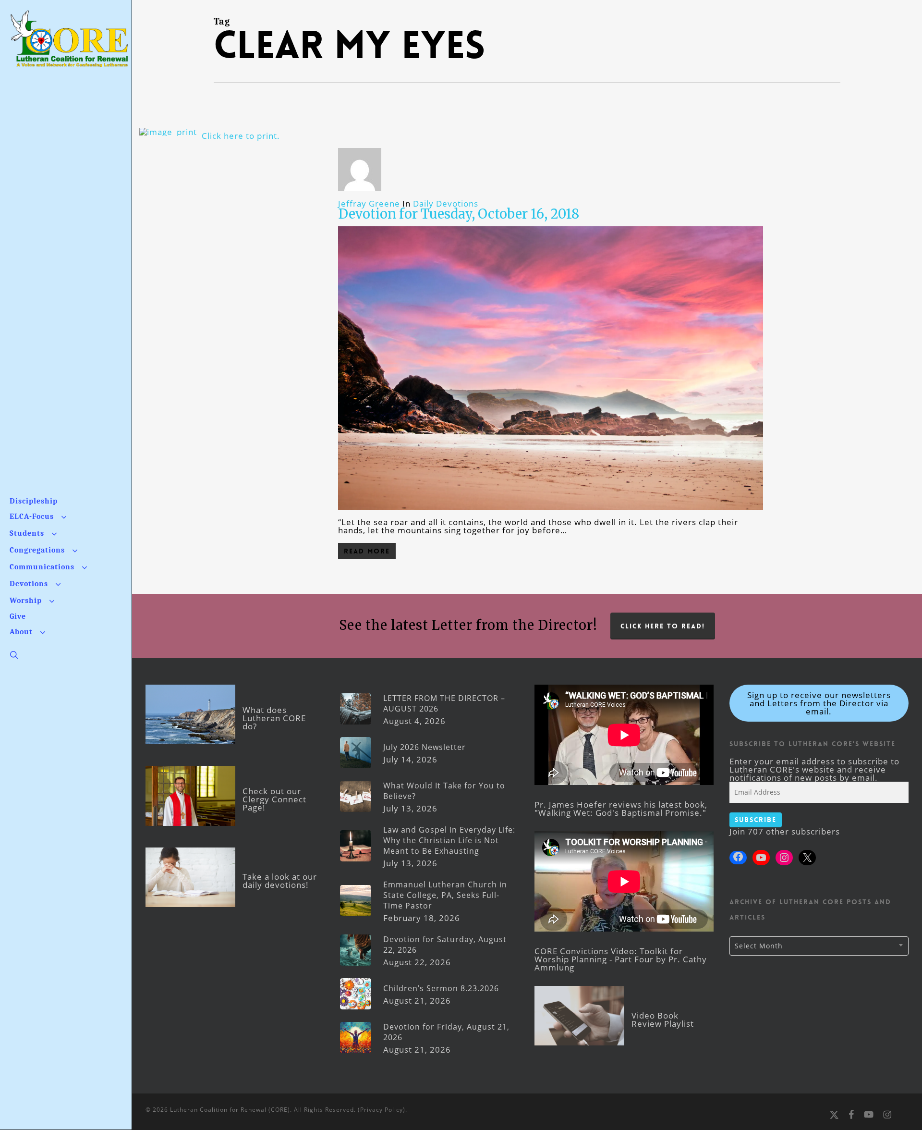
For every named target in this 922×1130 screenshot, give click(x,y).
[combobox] (819, 946)
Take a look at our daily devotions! (280, 880)
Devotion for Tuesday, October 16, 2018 (458, 214)
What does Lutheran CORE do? (274, 718)
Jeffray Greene (369, 203)
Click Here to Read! (662, 626)
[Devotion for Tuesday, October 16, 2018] (550, 513)
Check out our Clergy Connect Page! (274, 799)
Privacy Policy (381, 1109)
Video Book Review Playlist (662, 1019)
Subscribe (755, 819)
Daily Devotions (445, 203)
